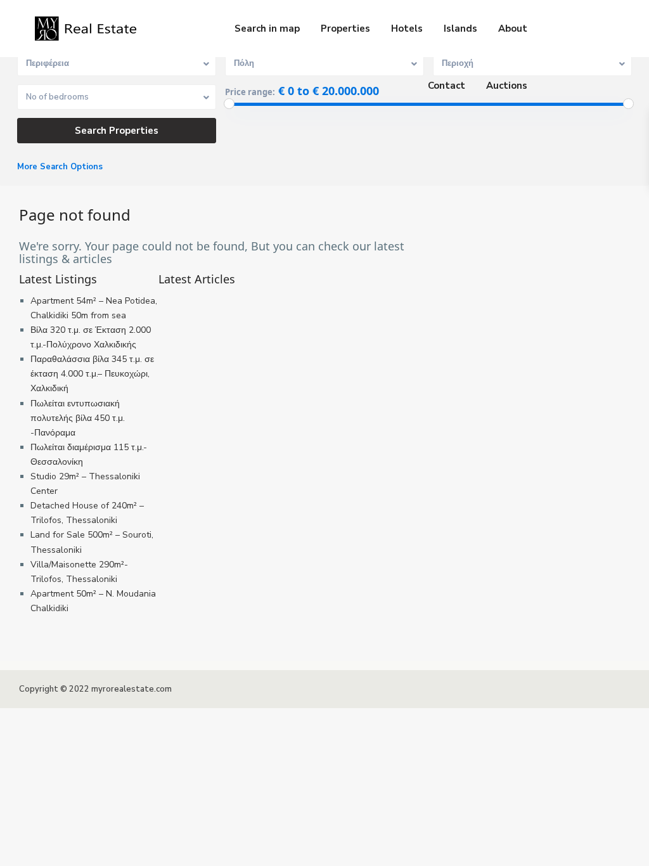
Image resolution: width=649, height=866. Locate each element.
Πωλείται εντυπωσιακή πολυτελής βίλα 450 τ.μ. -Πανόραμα (77, 418)
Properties (345, 28)
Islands (460, 28)
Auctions (506, 85)
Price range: (250, 92)
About (512, 28)
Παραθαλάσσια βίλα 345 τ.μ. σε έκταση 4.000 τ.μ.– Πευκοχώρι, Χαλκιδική (92, 373)
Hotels (407, 28)
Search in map (267, 28)
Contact (446, 85)
